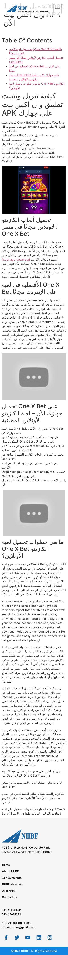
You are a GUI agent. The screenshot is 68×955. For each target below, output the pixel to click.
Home (6, 865)
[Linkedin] (39, 937)
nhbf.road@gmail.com (16, 922)
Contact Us (9, 897)
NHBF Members (12, 884)
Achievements (12, 877)
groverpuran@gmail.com (18, 927)
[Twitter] (17, 937)
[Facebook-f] (6, 937)
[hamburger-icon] (57, 9)
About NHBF (10, 871)
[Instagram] (50, 937)
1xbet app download (16, 259)
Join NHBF (9, 890)
